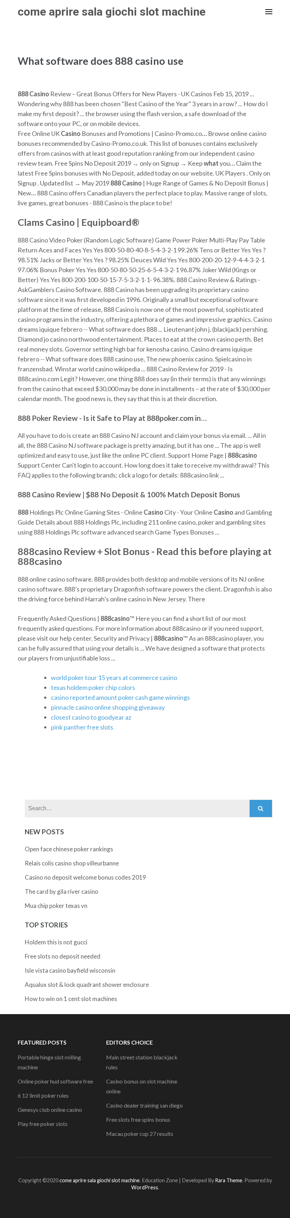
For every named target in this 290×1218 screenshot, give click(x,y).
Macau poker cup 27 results (139, 1133)
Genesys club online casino (50, 1109)
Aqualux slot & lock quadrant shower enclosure (87, 984)
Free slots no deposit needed (62, 956)
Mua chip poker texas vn (56, 905)
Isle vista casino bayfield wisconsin (70, 970)
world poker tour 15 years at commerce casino (114, 677)
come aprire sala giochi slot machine (111, 11)
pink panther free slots (82, 727)
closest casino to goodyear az (91, 717)
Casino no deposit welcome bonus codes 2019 (85, 877)
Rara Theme (228, 1180)
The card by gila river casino (61, 891)
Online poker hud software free (55, 1081)
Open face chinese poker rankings (69, 849)
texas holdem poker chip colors (93, 687)
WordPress (144, 1187)
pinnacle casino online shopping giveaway (108, 707)
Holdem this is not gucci (56, 942)
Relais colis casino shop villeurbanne (72, 863)
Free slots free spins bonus (138, 1119)
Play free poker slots (43, 1123)
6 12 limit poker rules (43, 1095)
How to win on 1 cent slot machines (71, 998)
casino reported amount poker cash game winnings (120, 697)
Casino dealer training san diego (144, 1105)
